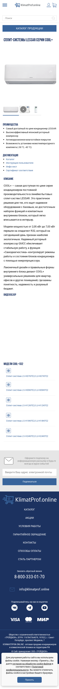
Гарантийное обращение (29, 534)
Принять (29, 679)
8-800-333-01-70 (29, 576)
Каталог (10, 159)
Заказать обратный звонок (29, 571)
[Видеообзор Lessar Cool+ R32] (29, 326)
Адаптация (8, 370)
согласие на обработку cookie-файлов (31, 663)
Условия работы (30, 526)
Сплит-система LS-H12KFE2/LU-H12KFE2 (27, 405)
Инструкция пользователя (19, 162)
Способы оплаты (29, 550)
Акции (29, 517)
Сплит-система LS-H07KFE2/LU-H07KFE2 (27, 376)
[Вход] (49, 5)
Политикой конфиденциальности (24, 668)
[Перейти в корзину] (54, 5)
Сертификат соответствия (19, 170)
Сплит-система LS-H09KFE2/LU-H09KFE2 (27, 389)
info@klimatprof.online (34, 589)
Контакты (29, 542)
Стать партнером (29, 559)
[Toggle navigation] (5, 5)
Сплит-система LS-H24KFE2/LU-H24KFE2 (27, 436)
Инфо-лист (11, 166)
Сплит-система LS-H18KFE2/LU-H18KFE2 (27, 420)
